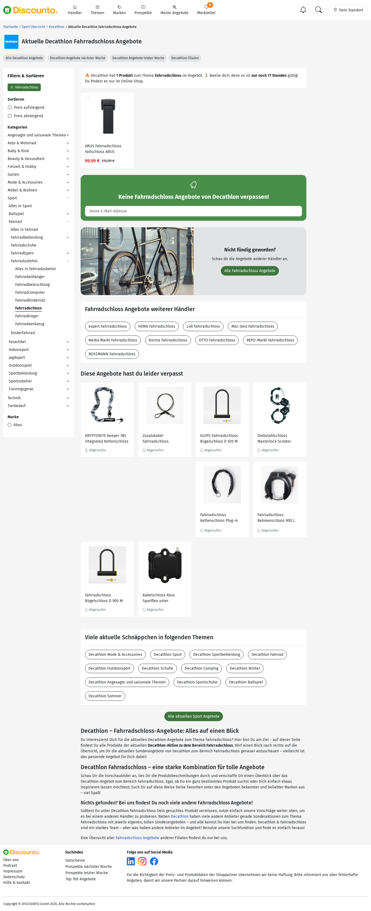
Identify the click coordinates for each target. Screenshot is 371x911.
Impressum (13, 871)
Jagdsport (17, 357)
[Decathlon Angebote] (11, 42)
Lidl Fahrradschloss (203, 326)
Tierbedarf (17, 406)
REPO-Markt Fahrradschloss (270, 340)
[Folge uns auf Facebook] (154, 861)
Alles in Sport (20, 206)
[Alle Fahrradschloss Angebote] (137, 260)
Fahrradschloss (26, 87)
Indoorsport (19, 349)
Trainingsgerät (21, 389)
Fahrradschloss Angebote (137, 838)
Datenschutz (14, 877)
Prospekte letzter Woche (86, 873)
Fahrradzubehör (24, 261)
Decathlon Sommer (105, 696)
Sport (12, 198)
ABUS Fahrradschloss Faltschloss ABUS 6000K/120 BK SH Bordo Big (105, 149)
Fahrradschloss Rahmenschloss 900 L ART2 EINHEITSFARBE (276, 518)
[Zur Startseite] (33, 10)
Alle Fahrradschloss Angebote (249, 270)
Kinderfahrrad (23, 333)
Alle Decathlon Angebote (24, 58)
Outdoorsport (20, 365)
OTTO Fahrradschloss (217, 340)
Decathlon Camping (201, 668)
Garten (13, 174)
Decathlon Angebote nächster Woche (77, 58)
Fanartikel (17, 342)
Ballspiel (16, 214)
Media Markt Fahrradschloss (113, 340)
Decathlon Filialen (185, 58)
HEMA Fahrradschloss (156, 326)
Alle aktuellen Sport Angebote (193, 716)
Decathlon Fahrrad (267, 654)
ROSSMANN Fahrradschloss (112, 354)
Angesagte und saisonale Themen (37, 135)
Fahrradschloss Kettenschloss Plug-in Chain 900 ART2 (219, 518)
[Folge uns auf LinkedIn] (131, 861)
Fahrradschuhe (23, 245)
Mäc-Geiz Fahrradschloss (252, 326)
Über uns (11, 860)
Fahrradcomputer (30, 292)
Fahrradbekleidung (27, 237)
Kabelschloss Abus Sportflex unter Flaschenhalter (159, 599)
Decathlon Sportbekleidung (216, 654)
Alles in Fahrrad (24, 229)
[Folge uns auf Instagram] (142, 861)
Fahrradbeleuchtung (32, 284)
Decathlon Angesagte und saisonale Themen (127, 682)
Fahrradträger (27, 316)
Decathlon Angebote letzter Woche (138, 58)
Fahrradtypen (22, 253)
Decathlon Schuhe (157, 668)
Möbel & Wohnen (22, 190)
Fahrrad (15, 221)
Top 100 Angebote (80, 879)
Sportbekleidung (23, 373)
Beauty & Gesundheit (26, 158)
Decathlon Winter (245, 668)
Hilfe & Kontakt (16, 882)
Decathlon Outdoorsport (109, 668)
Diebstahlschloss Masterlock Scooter (274, 438)
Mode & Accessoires (25, 182)
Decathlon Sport (168, 654)
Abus (17, 425)
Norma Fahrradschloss (168, 340)
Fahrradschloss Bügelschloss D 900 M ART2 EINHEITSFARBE (104, 599)
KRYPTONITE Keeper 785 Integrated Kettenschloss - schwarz (106, 439)
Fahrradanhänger (30, 276)
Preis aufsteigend (28, 107)
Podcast (10, 865)
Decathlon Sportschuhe (197, 682)
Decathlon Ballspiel (246, 682)
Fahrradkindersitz (30, 300)
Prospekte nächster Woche (88, 866)
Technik (14, 398)
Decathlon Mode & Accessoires (115, 654)
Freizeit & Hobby (22, 166)
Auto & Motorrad (22, 143)
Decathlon (179, 816)
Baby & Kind (18, 151)
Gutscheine (75, 860)
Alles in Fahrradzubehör (35, 269)
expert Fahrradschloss (108, 326)
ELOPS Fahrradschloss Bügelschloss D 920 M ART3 (219, 439)
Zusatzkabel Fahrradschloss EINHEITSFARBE (156, 439)
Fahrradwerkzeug (29, 324)
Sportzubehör (20, 381)
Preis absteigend (28, 116)
